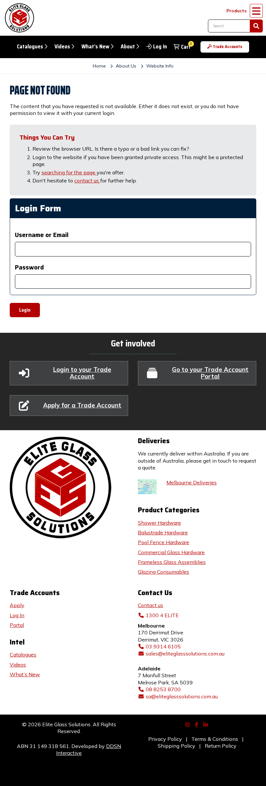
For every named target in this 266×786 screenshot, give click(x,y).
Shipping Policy (176, 745)
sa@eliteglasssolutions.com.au (182, 696)
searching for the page (69, 172)
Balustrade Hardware (163, 532)
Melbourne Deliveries (191, 482)
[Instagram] (188, 724)
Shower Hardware (159, 522)
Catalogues (30, 47)
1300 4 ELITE (162, 615)
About (128, 47)
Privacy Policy (165, 739)
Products (236, 10)
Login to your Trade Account (82, 373)
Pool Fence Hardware (163, 542)
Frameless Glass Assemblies (172, 562)
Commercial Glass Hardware (171, 552)
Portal (17, 625)
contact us (87, 180)
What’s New (25, 674)
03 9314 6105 (163, 646)
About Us (126, 66)
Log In (160, 47)
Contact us (150, 605)
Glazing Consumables (163, 571)
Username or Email (41, 235)
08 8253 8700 (163, 689)
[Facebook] (197, 724)
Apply (17, 605)
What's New (95, 47)
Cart (186, 47)
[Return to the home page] (17, 18)
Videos (62, 47)
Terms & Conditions (214, 739)
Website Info (160, 66)
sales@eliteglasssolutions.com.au (185, 653)
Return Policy (220, 745)
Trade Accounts (227, 46)
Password (29, 267)
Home (99, 66)
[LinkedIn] (206, 724)
